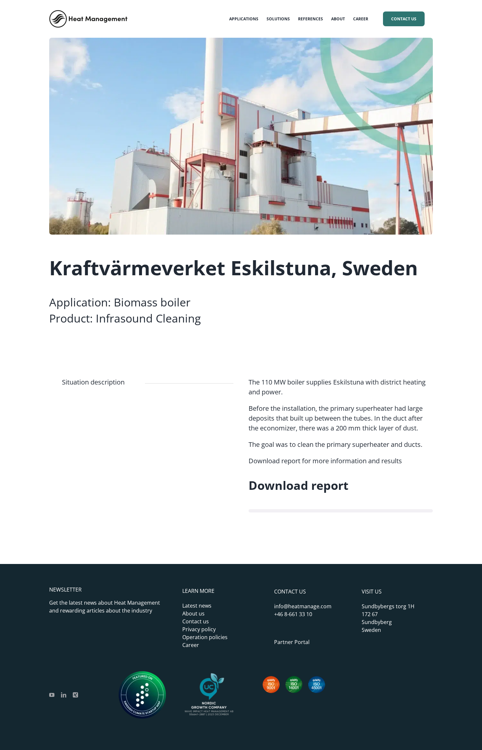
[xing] (75, 695)
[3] (142, 674)
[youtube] (51, 695)
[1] (208, 674)
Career (190, 645)
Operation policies (205, 637)
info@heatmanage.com (302, 606)
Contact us (195, 621)
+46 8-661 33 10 (293, 614)
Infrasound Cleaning (148, 318)
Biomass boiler (152, 302)
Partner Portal (292, 642)
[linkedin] (63, 695)
